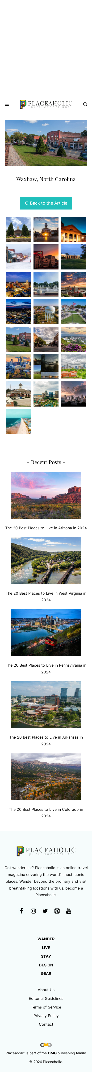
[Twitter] (45, 911)
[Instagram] (33, 911)
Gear (46, 973)
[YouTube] (68, 911)
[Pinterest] (56, 911)
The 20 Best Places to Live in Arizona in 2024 (46, 528)
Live (46, 947)
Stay (46, 956)
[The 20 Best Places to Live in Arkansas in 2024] (46, 705)
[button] (85, 104)
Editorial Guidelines (46, 998)
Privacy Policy (46, 1015)
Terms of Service (46, 1007)
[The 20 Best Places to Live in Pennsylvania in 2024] (46, 633)
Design (46, 965)
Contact (46, 1024)
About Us (46, 989)
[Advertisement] (46, 48)
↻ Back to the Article (46, 203)
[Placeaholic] (46, 104)
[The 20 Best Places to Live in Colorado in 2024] (46, 777)
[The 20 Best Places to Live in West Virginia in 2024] (46, 561)
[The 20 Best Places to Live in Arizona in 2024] (46, 496)
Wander (46, 939)
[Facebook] (21, 911)
